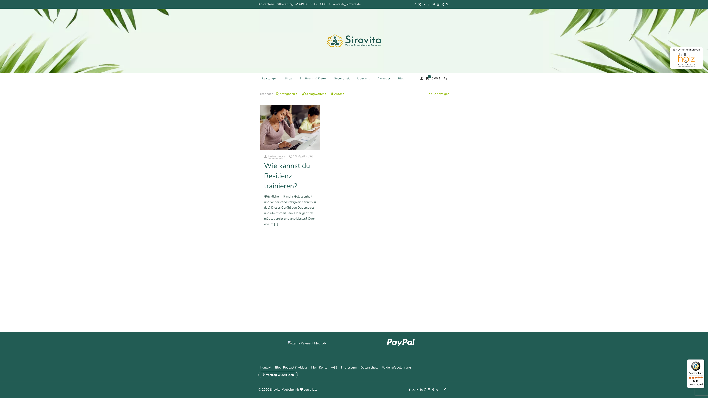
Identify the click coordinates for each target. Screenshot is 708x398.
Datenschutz (369, 367)
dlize (313, 389)
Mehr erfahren (307, 235)
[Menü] (702, 361)
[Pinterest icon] (433, 4)
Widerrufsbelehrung (396, 367)
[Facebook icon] (415, 4)
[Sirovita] (354, 40)
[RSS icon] (447, 4)
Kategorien (287, 94)
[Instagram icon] (438, 4)
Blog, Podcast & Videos (291, 367)
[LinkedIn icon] (429, 4)
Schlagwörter (314, 94)
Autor (338, 94)
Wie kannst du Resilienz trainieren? (287, 176)
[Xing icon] (442, 4)
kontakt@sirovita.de (347, 4)
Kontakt (265, 367)
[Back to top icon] (446, 389)
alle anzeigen (440, 94)
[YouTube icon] (424, 4)
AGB (334, 367)
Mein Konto (319, 367)
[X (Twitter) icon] (419, 4)
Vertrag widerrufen (280, 375)
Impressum (349, 367)
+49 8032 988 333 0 (313, 4)
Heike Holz (275, 156)
